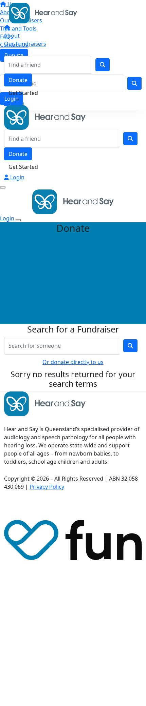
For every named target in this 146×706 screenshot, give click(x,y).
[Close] (18, 220)
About (12, 35)
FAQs (10, 52)
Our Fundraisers (25, 43)
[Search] (102, 64)
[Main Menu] (2, 187)
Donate (18, 80)
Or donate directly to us (73, 362)
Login (16, 103)
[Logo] (43, 12)
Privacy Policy (47, 486)
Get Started (23, 93)
